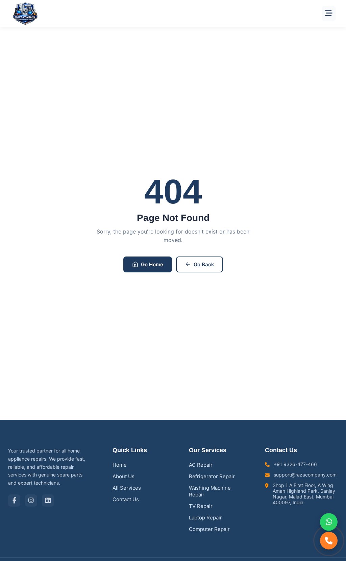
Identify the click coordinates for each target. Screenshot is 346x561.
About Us (123, 476)
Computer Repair (209, 529)
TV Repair (201, 506)
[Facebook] (14, 500)
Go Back (204, 264)
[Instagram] (31, 500)
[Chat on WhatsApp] (329, 522)
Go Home (152, 264)
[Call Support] (329, 540)
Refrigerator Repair (212, 476)
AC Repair (201, 465)
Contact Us (126, 499)
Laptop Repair (205, 517)
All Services (127, 488)
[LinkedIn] (48, 500)
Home (120, 465)
